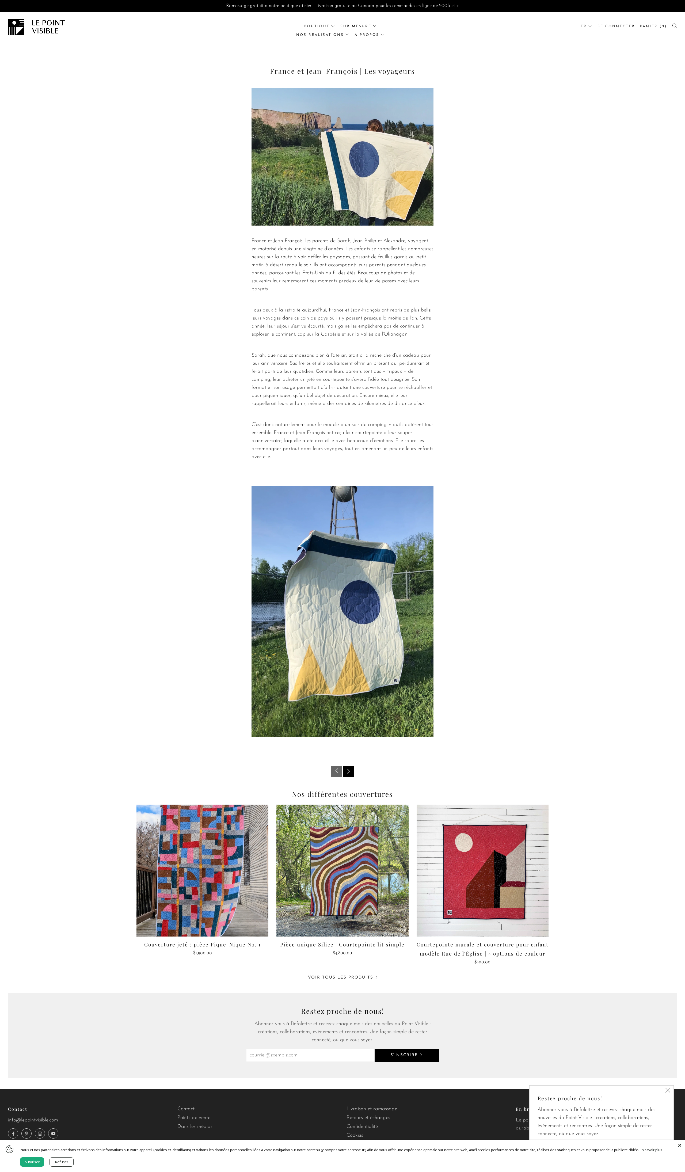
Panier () (653, 26)
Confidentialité (362, 1126)
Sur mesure (355, 26)
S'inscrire (404, 1055)
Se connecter (616, 26)
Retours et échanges (368, 1117)
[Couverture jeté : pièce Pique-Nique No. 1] (202, 871)
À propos (367, 35)
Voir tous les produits (340, 978)
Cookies (355, 1135)
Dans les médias (194, 1126)
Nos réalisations (320, 35)
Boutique (317, 26)
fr (584, 26)
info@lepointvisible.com (33, 1120)
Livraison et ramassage (372, 1109)
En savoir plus (651, 1149)
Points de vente (193, 1117)
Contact (186, 1109)
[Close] (679, 1145)
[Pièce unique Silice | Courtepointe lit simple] (342, 871)
